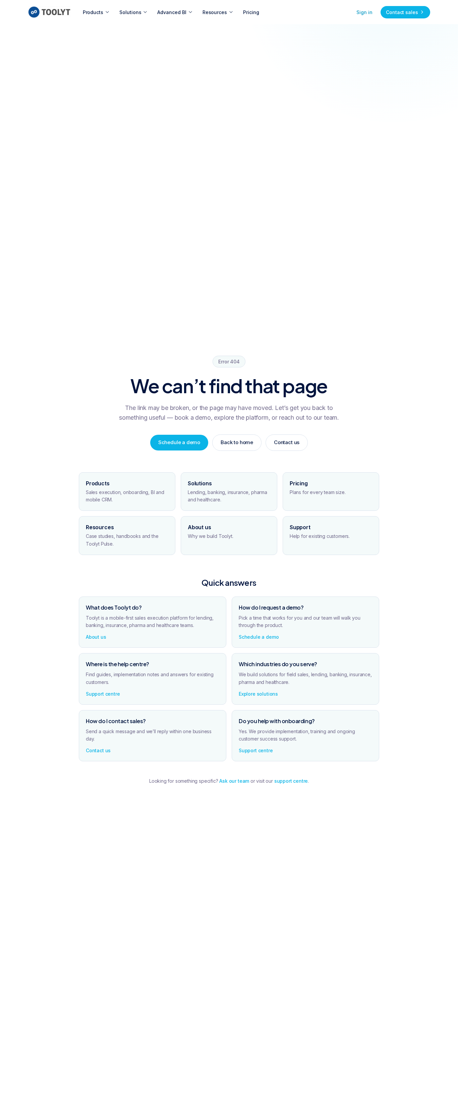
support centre (291, 781)
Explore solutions (258, 694)
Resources (215, 12)
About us (96, 637)
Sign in (364, 12)
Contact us (286, 442)
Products (93, 12)
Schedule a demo (179, 442)
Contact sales (402, 12)
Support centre (103, 694)
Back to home (237, 442)
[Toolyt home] (49, 12)
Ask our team (234, 781)
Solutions (130, 12)
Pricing (251, 12)
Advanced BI (171, 12)
